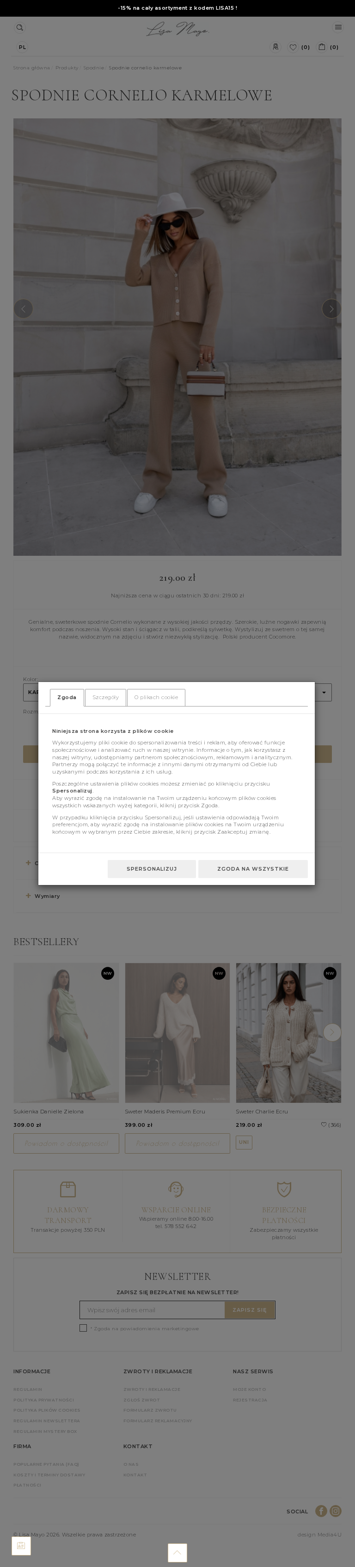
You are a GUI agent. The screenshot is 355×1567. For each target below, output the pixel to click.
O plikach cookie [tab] (156, 697)
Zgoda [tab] (67, 697)
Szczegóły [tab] (105, 697)
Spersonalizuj (152, 869)
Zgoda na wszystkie (253, 869)
